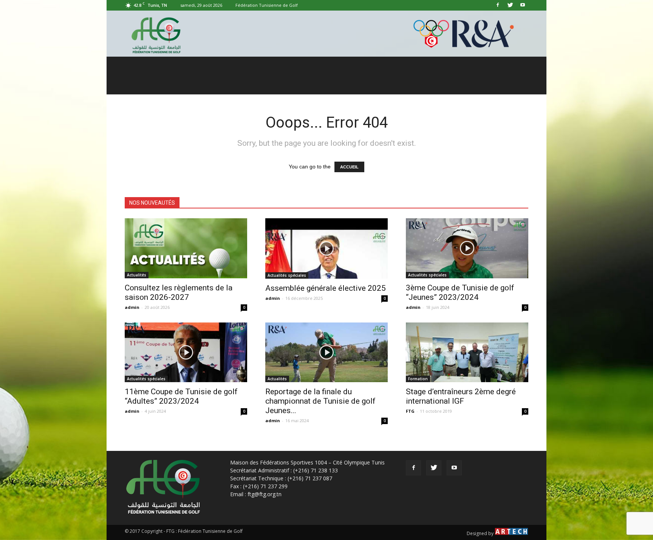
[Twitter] (510, 5)
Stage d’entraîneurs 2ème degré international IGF (461, 396)
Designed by (481, 533)
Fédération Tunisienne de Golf (266, 5)
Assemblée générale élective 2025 (325, 288)
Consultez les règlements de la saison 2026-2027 (178, 292)
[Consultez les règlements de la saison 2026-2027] (186, 248)
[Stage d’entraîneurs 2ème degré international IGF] (467, 352)
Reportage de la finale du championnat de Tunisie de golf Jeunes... (320, 401)
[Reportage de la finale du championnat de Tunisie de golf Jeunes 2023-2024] (326, 352)
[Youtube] (522, 5)
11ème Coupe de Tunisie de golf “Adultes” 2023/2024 (181, 396)
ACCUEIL (349, 167)
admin (132, 307)
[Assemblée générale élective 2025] (326, 248)
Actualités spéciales (287, 275)
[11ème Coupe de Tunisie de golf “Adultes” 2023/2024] (186, 352)
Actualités (136, 275)
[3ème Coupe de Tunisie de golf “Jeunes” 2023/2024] (467, 248)
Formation (418, 378)
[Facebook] (497, 5)
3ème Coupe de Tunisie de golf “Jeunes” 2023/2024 (460, 292)
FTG (410, 411)
